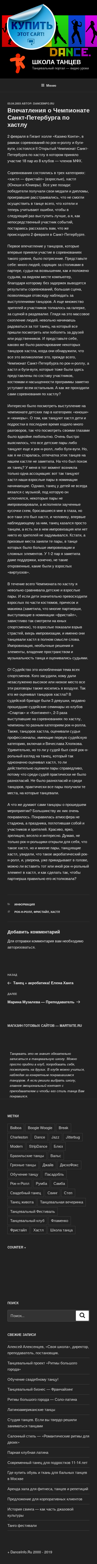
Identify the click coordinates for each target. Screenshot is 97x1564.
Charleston (19, 1137)
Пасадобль (54, 1174)
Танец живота (22, 1201)
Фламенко (59, 1220)
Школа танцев (56, 61)
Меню (51, 85)
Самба (59, 1183)
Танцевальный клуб (27, 1220)
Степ (68, 1192)
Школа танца (61, 1229)
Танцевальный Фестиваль (32, 1211)
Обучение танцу (24, 1174)
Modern (16, 1146)
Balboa (15, 1127)
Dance (39, 1137)
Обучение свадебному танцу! (32, 1379)
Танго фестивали (22, 1525)
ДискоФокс (69, 1164)
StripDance (38, 1146)
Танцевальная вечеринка (61, 1201)
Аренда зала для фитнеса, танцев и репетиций (47, 1488)
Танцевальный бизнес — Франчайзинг (40, 1389)
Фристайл (41, 912)
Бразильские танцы (27, 1155)
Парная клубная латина (27, 1452)
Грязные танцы (23, 1164)
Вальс (55, 1155)
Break (63, 1127)
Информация (24, 904)
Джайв (48, 1164)
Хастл (55, 912)
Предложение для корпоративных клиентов (44, 1498)
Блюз (58, 1146)
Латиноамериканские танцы (31, 1409)
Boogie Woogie (40, 1127)
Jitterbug (73, 1137)
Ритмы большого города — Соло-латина (42, 1399)
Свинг (52, 1192)
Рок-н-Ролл (23, 912)
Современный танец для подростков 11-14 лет (47, 1462)
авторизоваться (21, 947)
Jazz (55, 1137)
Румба (41, 1183)
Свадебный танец (25, 1192)
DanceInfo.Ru (43, 103)
